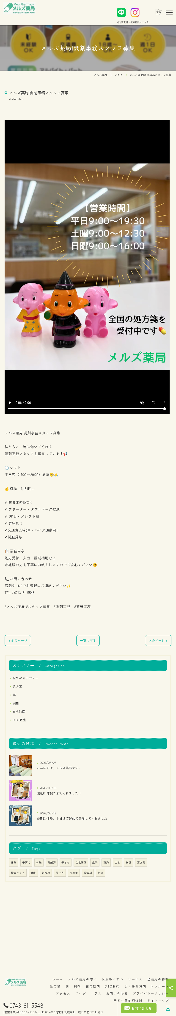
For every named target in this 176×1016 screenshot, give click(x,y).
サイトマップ (158, 1000)
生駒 (95, 862)
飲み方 (60, 873)
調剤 (16, 703)
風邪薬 (74, 873)
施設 (128, 862)
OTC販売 (19, 720)
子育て (26, 862)
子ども (65, 862)
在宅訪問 (19, 711)
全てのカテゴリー (25, 678)
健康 (33, 873)
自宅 (117, 862)
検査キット (18, 873)
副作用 (46, 873)
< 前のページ (17, 640)
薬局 (106, 862)
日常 (13, 862)
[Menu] (169, 12)
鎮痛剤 (88, 873)
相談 (100, 873)
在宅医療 (80, 862)
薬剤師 (51, 862)
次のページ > (158, 640)
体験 (39, 862)
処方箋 (17, 686)
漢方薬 (141, 862)
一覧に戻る (88, 640)
